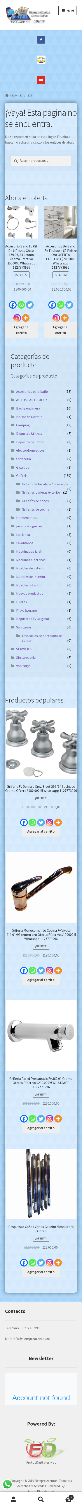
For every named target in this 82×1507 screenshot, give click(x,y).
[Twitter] (30, 302)
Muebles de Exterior (31, 568)
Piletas (21, 602)
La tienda (23, 534)
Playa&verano (26, 610)
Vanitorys (23, 666)
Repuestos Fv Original (32, 618)
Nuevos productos (29, 593)
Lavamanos (24, 543)
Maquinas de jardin (30, 551)
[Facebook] (13, 302)
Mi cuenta (13, 1499)
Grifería (22, 475)
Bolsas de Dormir (29, 417)
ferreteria (23, 459)
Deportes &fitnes (29, 433)
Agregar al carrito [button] (21, 330)
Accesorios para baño (32, 391)
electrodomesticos (30, 450)
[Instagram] (17, 316)
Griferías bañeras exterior (41, 492)
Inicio (13, 95)
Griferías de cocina (35, 509)
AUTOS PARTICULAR (31, 400)
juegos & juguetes (29, 526)
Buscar (41, 1499)
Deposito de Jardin (30, 442)
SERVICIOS (24, 649)
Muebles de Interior (30, 576)
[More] (26, 316)
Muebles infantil (28, 585)
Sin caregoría (26, 657)
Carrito (63, 1496)
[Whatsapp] (21, 302)
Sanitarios (23, 627)
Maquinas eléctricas (30, 560)
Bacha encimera (28, 408)
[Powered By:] (41, 1449)
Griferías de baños (35, 501)
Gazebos (22, 467)
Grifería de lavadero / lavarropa (45, 484)
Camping (23, 425)
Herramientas (26, 517)
